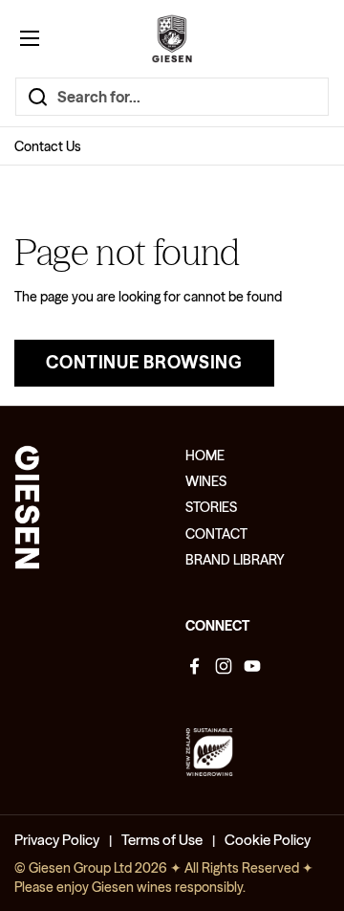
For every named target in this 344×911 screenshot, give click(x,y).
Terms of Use (162, 840)
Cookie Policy (268, 840)
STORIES (211, 507)
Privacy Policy (56, 840)
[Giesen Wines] (172, 38)
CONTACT (216, 534)
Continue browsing (144, 362)
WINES (205, 481)
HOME (205, 455)
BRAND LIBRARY (235, 559)
